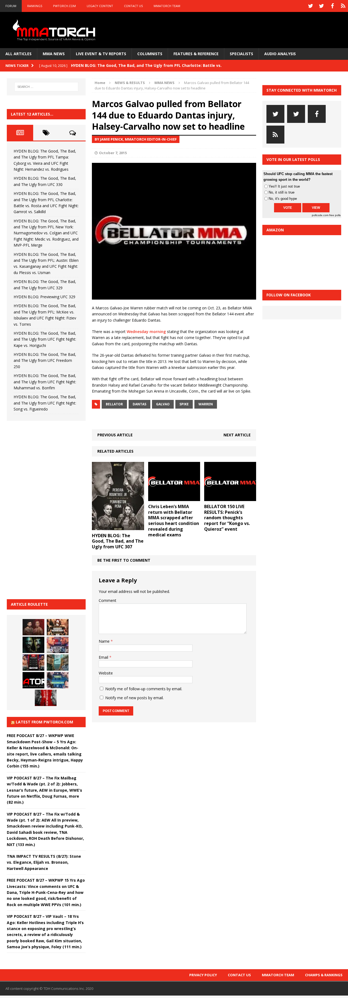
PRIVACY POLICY (203, 974)
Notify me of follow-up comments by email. (143, 688)
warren (205, 404)
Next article (237, 434)
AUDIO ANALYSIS (280, 53)
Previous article (115, 434)
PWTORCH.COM (64, 6)
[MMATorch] (55, 30)
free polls (335, 215)
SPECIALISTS (241, 53)
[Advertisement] (47, 509)
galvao (163, 404)
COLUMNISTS (149, 53)
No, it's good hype (283, 199)
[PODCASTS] (343, 6)
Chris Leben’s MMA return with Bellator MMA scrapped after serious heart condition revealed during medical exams (173, 520)
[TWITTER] (310, 6)
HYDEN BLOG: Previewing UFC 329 (44, 296)
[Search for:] (46, 86)
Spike (184, 404)
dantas (139, 404)
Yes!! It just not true (284, 186)
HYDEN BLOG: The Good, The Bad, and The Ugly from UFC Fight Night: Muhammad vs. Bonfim (45, 381)
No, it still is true (281, 192)
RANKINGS (34, 6)
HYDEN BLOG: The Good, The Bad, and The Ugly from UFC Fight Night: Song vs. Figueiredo (45, 403)
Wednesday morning (146, 331)
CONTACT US (133, 6)
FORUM (10, 6)
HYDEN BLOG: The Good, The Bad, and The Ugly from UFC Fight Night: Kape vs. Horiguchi (45, 339)
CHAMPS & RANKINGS (324, 974)
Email (104, 657)
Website (106, 673)
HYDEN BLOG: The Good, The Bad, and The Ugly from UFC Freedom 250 (45, 360)
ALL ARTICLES (18, 53)
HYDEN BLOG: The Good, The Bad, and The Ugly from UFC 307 (118, 541)
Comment (107, 600)
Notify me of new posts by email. (134, 697)
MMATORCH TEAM (167, 6)
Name (105, 641)
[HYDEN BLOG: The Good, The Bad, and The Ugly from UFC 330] (58, 627)
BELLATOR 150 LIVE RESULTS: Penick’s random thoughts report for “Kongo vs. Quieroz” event (227, 517)
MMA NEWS (54, 53)
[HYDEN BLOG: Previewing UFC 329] (33, 680)
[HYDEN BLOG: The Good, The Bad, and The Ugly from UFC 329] (58, 662)
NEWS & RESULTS (130, 82)
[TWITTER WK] (321, 6)
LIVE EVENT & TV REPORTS (101, 53)
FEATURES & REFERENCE (196, 53)
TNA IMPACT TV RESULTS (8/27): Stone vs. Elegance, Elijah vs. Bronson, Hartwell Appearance (44, 862)
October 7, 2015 (113, 152)
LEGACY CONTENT (100, 6)
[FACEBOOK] (332, 6)
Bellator (114, 404)
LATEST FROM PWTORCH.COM (44, 722)
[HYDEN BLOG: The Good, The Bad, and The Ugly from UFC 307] (118, 526)
